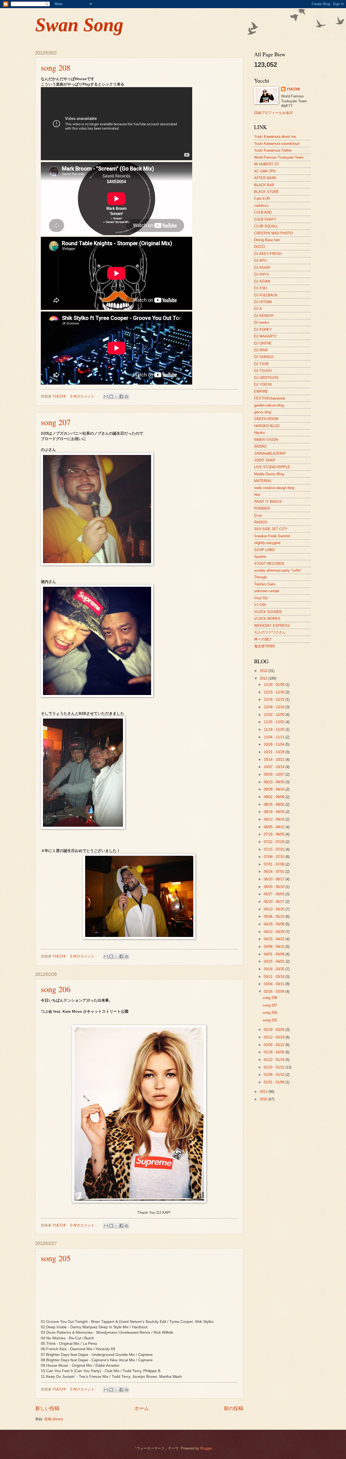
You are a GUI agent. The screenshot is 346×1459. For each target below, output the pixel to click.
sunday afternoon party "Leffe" (278, 570)
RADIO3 (260, 522)
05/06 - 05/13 (274, 916)
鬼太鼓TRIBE (264, 646)
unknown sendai (266, 591)
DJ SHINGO (263, 357)
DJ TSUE (261, 364)
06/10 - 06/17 (274, 879)
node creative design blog (274, 488)
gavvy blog (262, 412)
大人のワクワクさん (270, 632)
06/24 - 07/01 (274, 872)
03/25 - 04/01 (274, 961)
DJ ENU (260, 288)
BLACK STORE (266, 192)
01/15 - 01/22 (274, 1067)
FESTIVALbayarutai (269, 398)
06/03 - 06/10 (274, 887)
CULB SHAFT (265, 219)
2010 (264, 1099)
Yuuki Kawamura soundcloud (276, 144)
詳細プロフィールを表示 (273, 113)
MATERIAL (263, 481)
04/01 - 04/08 (274, 954)
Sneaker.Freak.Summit (272, 536)
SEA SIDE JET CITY (270, 529)
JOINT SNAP (264, 460)
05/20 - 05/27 (274, 902)
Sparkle (260, 557)
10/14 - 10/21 (274, 760)
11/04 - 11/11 (274, 737)
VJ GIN (260, 605)
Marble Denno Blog (269, 474)
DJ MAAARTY (265, 336)
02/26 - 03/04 (274, 991)
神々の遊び (263, 639)
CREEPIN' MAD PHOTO (273, 233)
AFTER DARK (265, 178)
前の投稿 (233, 1408)
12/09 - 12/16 (274, 707)
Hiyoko (259, 433)
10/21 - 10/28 (274, 752)
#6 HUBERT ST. (267, 164)
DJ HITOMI (263, 302)
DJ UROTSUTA (266, 378)
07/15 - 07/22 (274, 849)
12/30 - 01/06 (274, 685)
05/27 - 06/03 (274, 894)
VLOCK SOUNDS (268, 612)
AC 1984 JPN (264, 171)
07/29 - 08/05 (274, 834)
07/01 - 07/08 (274, 864)
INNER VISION (266, 440)
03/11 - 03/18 (274, 977)
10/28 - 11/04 (274, 744)
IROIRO (260, 446)
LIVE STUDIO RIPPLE (272, 467)
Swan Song (79, 24)
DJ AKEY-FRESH (268, 254)
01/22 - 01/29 (274, 1060)
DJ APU (260, 260)
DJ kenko (261, 322)
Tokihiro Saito (264, 584)
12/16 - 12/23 (274, 699)
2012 (264, 678)
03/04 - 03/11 (274, 984)
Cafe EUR (262, 198)
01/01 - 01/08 (274, 1082)
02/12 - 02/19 (274, 1037)
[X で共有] (116, 396)
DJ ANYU (261, 274)
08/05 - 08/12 (274, 827)
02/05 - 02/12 (274, 1045)
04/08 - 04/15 (274, 947)
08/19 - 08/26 (274, 812)
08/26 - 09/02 (274, 804)
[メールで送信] (106, 396)
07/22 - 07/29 (274, 842)
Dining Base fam (267, 240)
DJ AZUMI (262, 281)
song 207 (56, 422)
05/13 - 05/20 (274, 909)
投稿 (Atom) (53, 1419)
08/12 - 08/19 (274, 819)
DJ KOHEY (263, 329)
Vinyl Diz (261, 598)
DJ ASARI (262, 267)
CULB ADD (262, 212)
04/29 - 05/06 (274, 924)
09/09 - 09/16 (274, 789)
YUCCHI (293, 89)
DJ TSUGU (263, 371)
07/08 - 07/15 (274, 857)
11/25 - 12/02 (274, 722)
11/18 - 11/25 (274, 729)
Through (260, 577)
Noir (257, 495)
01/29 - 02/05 (274, 1052)
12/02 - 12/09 (274, 715)
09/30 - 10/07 (274, 774)
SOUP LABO (264, 550)
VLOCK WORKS (267, 619)
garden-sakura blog (269, 405)
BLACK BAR (264, 185)
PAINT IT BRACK (268, 502)
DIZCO (259, 247)
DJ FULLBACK (266, 295)
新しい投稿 (47, 1408)
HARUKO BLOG (267, 426)
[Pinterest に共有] (126, 396)
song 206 (56, 988)
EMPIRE (261, 391)
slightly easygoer (267, 543)
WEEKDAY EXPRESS (272, 626)
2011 (264, 1092)
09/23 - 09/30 (274, 782)
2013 (264, 671)
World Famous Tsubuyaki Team (279, 157)
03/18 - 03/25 (274, 969)
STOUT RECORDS (269, 564)
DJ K (258, 309)
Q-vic (258, 515)
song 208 (56, 67)
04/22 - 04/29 (274, 932)
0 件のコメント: (83, 396)
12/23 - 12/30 (274, 692)
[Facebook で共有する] (121, 396)
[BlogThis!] (111, 396)
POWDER (262, 508)
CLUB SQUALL (266, 226)
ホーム (141, 1408)
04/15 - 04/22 (274, 939)
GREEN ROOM (266, 419)
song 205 (56, 1258)
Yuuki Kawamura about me (275, 137)
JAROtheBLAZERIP (270, 453)
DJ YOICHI (263, 384)
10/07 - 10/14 (274, 767)
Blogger (206, 1448)
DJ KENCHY (264, 316)
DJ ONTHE (263, 343)
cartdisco (261, 206)
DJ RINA (261, 350)
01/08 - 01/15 (274, 1075)
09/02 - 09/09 (274, 797)
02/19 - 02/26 (274, 1030)
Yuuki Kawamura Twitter (273, 150)
